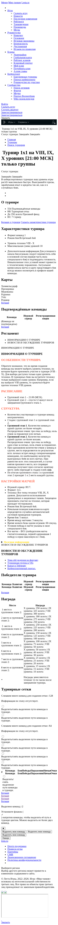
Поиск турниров (16, 145)
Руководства (14, 32)
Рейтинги (19, 21)
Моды (17, 30)
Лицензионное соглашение (21, 857)
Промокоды (20, 27)
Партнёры (12, 851)
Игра (10, 10)
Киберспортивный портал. (21, 568)
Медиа (17, 93)
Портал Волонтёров (24, 96)
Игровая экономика (24, 41)
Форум (17, 90)
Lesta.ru (25, 2)
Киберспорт (13, 74)
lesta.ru (4, 841)
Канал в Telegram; (16, 565)
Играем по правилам (25, 49)
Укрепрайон (20, 54)
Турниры (12, 142)
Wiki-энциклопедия (24, 99)
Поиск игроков (22, 88)
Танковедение (21, 24)
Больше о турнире (10, 222)
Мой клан (19, 65)
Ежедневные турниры (25, 76)
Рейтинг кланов (22, 60)
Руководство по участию (27, 82)
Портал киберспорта (24, 79)
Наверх (5, 838)
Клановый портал (23, 63)
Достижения (20, 46)
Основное (19, 38)
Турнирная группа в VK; (20, 563)
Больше (5, 302)
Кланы (11, 52)
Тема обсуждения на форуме (22, 560)
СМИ (10, 854)
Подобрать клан (22, 68)
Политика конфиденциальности (24, 860)
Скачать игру (21, 13)
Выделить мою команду (13, 832)
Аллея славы (20, 71)
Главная (11, 139)
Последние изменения (25, 18)
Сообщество (13, 85)
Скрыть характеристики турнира (38, 222)
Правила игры (15, 849)
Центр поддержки (16, 846)
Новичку (18, 35)
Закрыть (5, 922)
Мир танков (14, 2)
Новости (18, 16)
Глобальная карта (23, 57)
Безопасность (21, 43)
